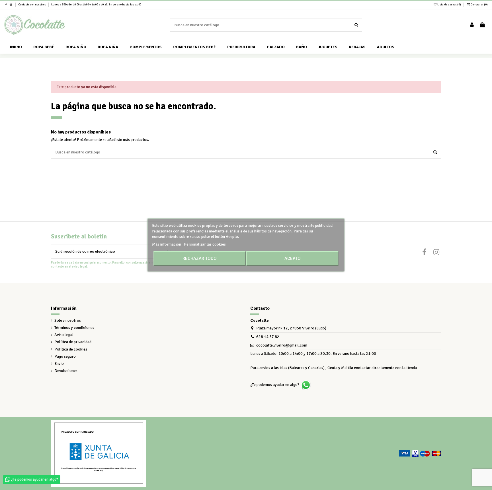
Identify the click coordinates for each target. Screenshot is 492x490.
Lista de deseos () (449, 4)
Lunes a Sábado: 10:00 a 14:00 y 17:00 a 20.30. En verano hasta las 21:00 (96, 4)
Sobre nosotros (67, 320)
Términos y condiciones (74, 327)
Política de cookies (70, 349)
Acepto (292, 259)
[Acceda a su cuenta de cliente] (472, 25)
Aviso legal (63, 334)
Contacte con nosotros (32, 4)
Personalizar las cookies (205, 244)
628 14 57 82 (267, 336)
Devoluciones (65, 370)
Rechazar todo (200, 259)
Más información (167, 244)
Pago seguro (65, 356)
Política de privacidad (72, 341)
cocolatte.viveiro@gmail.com (281, 345)
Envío (59, 363)
